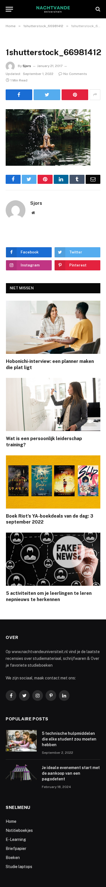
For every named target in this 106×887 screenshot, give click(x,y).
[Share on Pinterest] (75, 94)
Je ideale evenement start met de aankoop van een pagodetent (71, 773)
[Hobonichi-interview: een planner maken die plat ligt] (53, 327)
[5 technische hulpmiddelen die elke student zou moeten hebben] (21, 741)
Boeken (13, 857)
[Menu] (9, 9)
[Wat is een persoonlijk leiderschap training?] (53, 404)
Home (11, 821)
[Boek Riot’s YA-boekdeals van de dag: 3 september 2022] (53, 482)
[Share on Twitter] (47, 94)
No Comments (75, 74)
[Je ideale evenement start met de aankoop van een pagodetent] (21, 775)
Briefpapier (16, 848)
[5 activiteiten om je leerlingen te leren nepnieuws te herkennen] (53, 559)
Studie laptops (19, 866)
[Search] (97, 9)
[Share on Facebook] (19, 94)
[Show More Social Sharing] (95, 94)
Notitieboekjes (19, 830)
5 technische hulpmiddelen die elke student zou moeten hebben (69, 739)
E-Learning (16, 839)
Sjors (27, 66)
